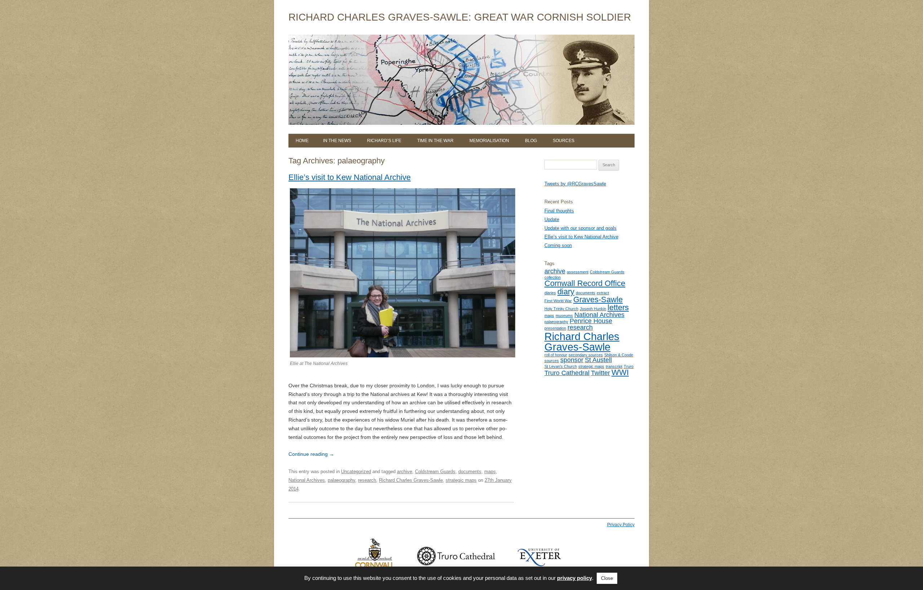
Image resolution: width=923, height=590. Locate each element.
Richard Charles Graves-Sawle (411, 480)
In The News (337, 140)
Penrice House (591, 321)
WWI (620, 372)
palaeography (341, 480)
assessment (577, 272)
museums (564, 315)
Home (302, 140)
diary (565, 291)
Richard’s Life (384, 140)
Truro (628, 366)
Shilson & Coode (618, 355)
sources (551, 360)
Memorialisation (489, 140)
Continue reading (311, 454)
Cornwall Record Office (584, 283)
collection (552, 277)
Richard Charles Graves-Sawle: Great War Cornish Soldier (459, 17)
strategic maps (461, 480)
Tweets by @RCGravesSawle (575, 183)
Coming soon (558, 245)
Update (551, 219)
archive (404, 471)
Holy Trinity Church (561, 309)
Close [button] (607, 578)
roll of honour (555, 355)
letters (618, 307)
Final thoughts (559, 210)
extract (603, 293)
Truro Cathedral (566, 373)
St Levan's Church (560, 366)
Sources (563, 140)
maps (490, 471)
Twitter (600, 373)
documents (469, 471)
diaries (550, 293)
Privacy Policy (621, 524)
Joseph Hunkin (593, 309)
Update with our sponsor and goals (580, 228)
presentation (555, 328)
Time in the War (435, 140)
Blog (531, 140)
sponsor (571, 360)
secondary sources (586, 355)
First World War (558, 301)
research (367, 480)
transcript (614, 366)
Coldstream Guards (435, 471)
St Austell (598, 360)
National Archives (306, 480)
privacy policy (574, 578)
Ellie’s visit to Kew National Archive (349, 177)
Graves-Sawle (598, 299)
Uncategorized (356, 471)
